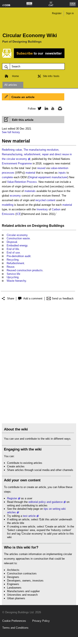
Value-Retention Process (22, 181)
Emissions (8, 214)
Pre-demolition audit (19, 256)
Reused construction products (25, 270)
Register (57, 13)
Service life (13, 273)
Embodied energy (17, 245)
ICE (18, 214)
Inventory (42, 209)
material (30, 172)
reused (41, 168)
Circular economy (17, 235)
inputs (62, 172)
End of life (13, 249)
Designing (40, 225)
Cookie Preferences (14, 620)
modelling (7, 204)
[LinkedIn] (45, 108)
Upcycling (13, 277)
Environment (9, 163)
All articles (10, 84)
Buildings (56, 225)
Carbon (56, 209)
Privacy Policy (41, 620)
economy (15, 195)
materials (30, 191)
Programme (25, 163)
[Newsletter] (59, 108)
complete (7, 177)
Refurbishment (15, 263)
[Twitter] (39, 108)
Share (10, 298)
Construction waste (18, 238)
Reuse (10, 266)
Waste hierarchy (16, 280)
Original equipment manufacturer (47, 177)
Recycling (13, 259)
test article (29, 515)
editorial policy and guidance (45, 501)
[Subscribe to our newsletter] (33, 57)
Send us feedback (63, 298)
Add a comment (32, 298)
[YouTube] (52, 108)
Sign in (70, 13)
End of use (13, 252)
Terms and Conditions (15, 627)
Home (15, 76)
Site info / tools (51, 76)
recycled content (45, 200)
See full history (11, 132)
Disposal (12, 241)
